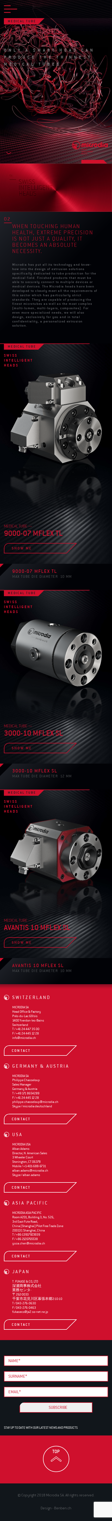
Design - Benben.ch (56, 1507)
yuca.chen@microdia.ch (28, 1243)
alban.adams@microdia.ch (30, 1170)
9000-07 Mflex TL (34, 571)
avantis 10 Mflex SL (38, 965)
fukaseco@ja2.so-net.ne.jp (30, 1312)
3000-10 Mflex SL (34, 771)
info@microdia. (24, 1038)
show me (30, 548)
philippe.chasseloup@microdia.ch (35, 1102)
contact (31, 1050)
